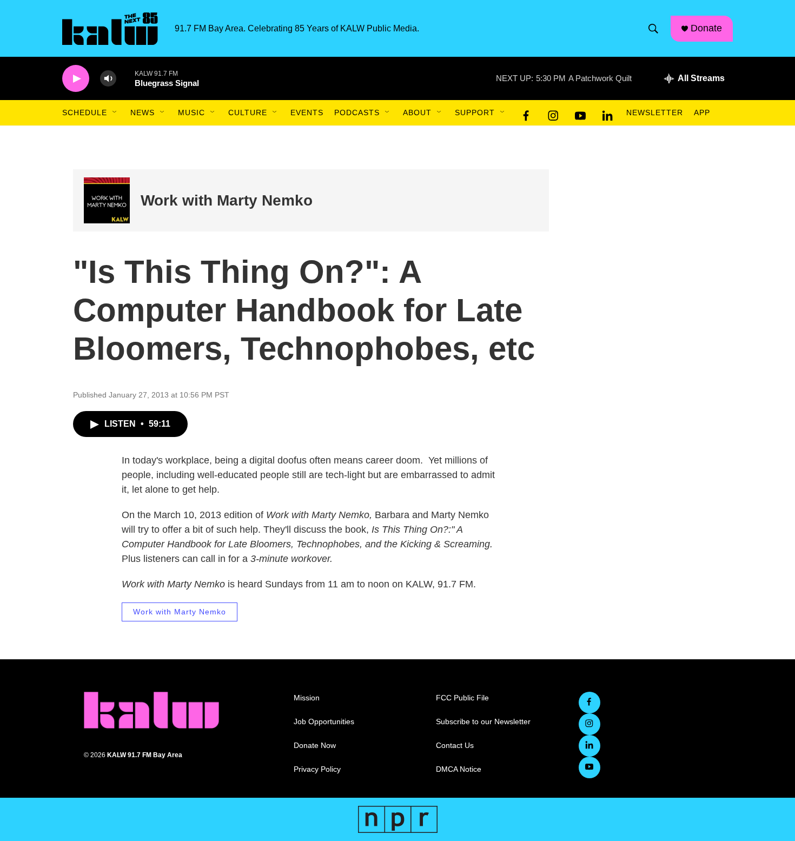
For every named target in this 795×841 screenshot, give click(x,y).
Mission (307, 698)
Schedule (84, 112)
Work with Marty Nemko (227, 200)
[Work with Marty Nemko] (107, 200)
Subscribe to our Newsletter (483, 722)
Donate (706, 28)
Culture (247, 112)
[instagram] (553, 113)
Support (475, 112)
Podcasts (357, 112)
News (142, 112)
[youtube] (580, 113)
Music (191, 112)
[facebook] (526, 113)
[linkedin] (607, 113)
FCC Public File (462, 698)
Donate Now (315, 745)
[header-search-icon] (653, 29)
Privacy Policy (317, 769)
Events (306, 112)
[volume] (108, 79)
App (702, 112)
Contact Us (455, 745)
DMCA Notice (458, 769)
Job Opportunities (324, 722)
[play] (75, 78)
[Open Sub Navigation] (115, 112)
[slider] (125, 78)
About (417, 112)
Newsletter (654, 112)
